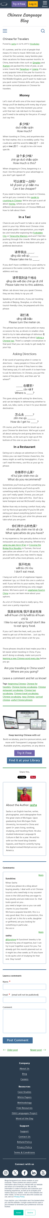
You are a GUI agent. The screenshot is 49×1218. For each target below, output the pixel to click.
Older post (12, 1050)
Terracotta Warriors (19, 236)
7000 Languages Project (24, 1113)
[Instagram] (6, 1173)
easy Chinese (28, 697)
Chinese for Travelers (16, 38)
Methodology (24, 1103)
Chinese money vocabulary (24, 687)
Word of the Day (24, 1118)
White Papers (24, 1097)
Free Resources (25, 1108)
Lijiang (35, 69)
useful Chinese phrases (22, 700)
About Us (24, 1068)
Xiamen (6, 66)
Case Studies (24, 1092)
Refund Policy (24, 1142)
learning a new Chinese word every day (21, 658)
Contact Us (24, 1137)
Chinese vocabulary (12, 697)
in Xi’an (14, 545)
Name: (6, 981)
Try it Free (19, 4)
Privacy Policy (19, 1196)
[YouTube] (43, 1173)
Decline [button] (30, 1212)
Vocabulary (34, 44)
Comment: (8, 1007)
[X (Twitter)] (15, 1173)
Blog (24, 1074)
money (12, 204)
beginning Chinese (17, 684)
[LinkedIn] (34, 1173)
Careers (24, 1079)
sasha (13, 44)
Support (24, 1131)
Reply (41, 875)
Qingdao (37, 63)
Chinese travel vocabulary (26, 693)
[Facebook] (25, 1173)
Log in (32, 4)
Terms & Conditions (24, 1152)
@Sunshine (11, 940)
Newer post (36, 1050)
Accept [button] (18, 1212)
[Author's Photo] (24, 794)
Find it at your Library (24, 760)
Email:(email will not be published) (21, 994)
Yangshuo (24, 69)
